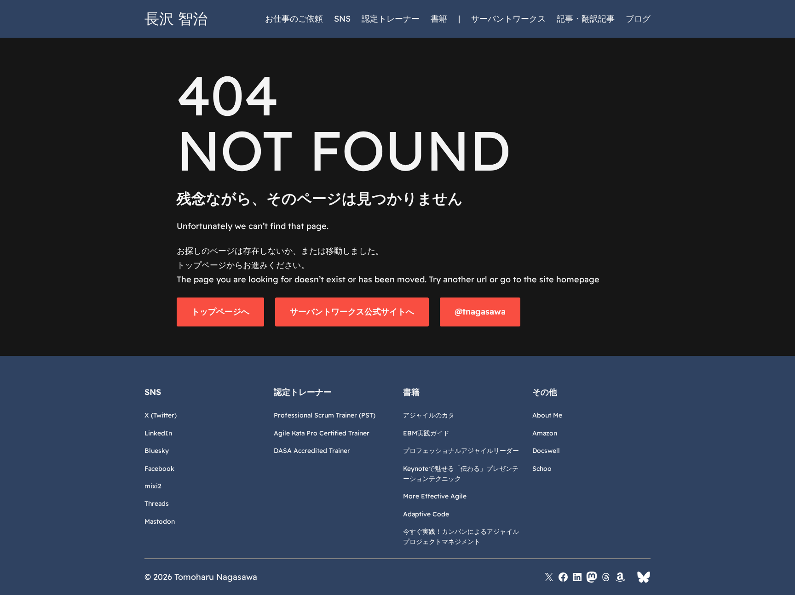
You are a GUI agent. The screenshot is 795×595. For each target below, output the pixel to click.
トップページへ (220, 311)
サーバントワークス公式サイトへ (352, 311)
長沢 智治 (175, 18)
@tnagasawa (480, 311)
